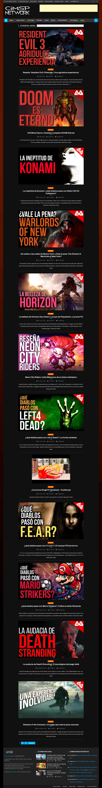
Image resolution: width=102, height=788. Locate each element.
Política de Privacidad (9, 755)
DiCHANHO (50, 76)
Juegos (11, 20)
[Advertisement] (69, 8)
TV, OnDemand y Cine (23, 1)
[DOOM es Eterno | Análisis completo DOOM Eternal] (51, 108)
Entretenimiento (62, 20)
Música (53, 20)
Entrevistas (40, 1)
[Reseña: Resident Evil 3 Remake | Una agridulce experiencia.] (51, 47)
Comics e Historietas (92, 786)
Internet (67, 1)
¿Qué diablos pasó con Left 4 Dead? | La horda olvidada (51, 438)
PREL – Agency (14, 771)
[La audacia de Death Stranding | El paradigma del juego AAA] (51, 639)
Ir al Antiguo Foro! (74, 1)
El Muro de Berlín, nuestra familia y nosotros (86, 776)
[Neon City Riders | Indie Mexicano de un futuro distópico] (51, 352)
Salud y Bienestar (49, 1)
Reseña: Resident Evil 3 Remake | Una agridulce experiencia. (51, 72)
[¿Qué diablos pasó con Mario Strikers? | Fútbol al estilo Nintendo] (51, 581)
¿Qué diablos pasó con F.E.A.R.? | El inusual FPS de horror (51, 546)
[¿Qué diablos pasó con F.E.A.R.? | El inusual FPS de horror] (51, 520)
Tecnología (30, 20)
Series (46, 20)
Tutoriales (64, 786)
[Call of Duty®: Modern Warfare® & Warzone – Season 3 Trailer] (41, 772)
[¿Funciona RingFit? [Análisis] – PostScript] (51, 469)
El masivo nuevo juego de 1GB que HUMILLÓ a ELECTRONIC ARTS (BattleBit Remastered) (56, 757)
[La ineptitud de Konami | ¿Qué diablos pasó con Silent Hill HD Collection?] (51, 166)
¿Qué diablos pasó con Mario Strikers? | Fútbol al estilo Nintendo (51, 606)
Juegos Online (20, 20)
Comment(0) (60, 76)
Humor (82, 20)
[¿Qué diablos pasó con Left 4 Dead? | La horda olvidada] (51, 412)
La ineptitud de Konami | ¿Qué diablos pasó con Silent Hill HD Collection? (51, 192)
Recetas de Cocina (59, 1)
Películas (39, 20)
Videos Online (72, 786)
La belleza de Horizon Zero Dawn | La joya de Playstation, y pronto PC (51, 317)
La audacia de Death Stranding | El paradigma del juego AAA (51, 664)
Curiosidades (74, 20)
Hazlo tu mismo (56, 786)
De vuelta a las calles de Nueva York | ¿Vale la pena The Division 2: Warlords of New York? (51, 255)
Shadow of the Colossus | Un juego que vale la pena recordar (51, 725)
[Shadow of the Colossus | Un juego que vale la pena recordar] (51, 699)
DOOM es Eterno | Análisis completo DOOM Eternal (51, 133)
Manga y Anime (81, 786)
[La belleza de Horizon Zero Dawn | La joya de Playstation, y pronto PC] (51, 291)
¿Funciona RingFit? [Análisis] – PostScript (51, 490)
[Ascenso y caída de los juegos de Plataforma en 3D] (41, 765)
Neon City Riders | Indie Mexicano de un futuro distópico (51, 377)
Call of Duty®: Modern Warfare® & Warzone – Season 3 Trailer (56, 773)
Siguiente (31, 743)
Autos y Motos (33, 1)
